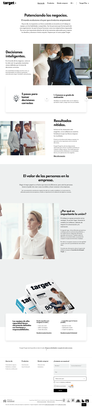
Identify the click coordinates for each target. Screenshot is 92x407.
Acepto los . (63, 382)
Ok (84, 404)
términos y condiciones (65, 382)
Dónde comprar (62, 3)
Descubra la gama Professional (69, 332)
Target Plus (83, 3)
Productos (50, 3)
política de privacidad (49, 404)
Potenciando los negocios (11, 364)
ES (71, 3)
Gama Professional (26, 366)
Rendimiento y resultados (11, 366)
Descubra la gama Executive (44, 332)
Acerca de (41, 3)
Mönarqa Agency (59, 400)
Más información (59, 156)
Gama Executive (25, 364)
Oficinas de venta (41, 364)
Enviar (60, 390)
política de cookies (62, 404)
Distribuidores (40, 366)
